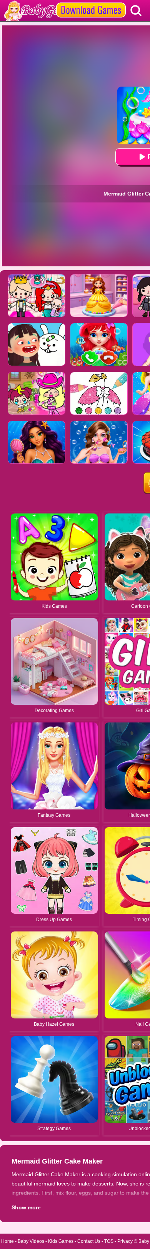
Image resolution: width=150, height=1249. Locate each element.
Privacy (125, 1241)
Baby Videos (31, 1241)
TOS (108, 1241)
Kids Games (60, 1241)
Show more (26, 1207)
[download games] (91, 2)
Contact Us (88, 1241)
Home (7, 1241)
